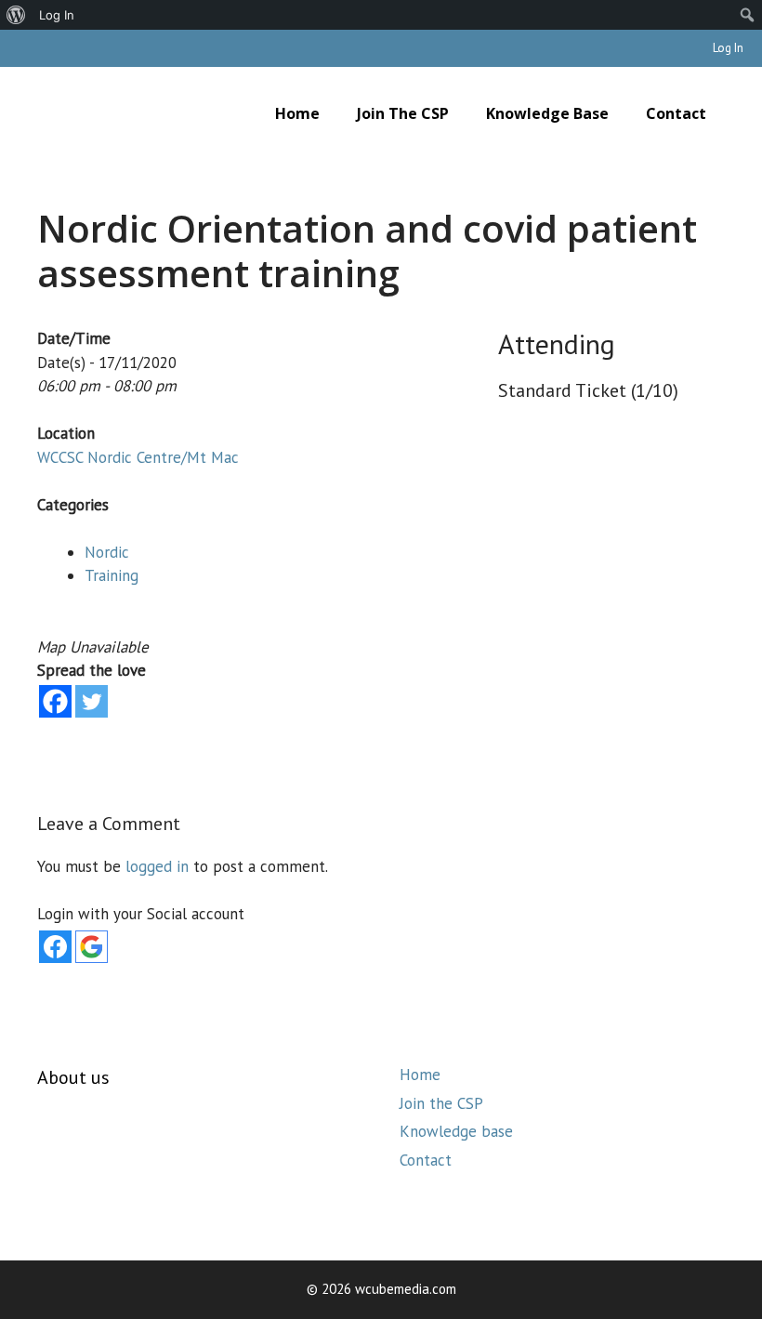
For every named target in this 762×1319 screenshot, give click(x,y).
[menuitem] (16, 15)
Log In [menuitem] (56, 14)
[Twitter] (91, 701)
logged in (157, 866)
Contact (676, 113)
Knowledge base (547, 113)
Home (297, 113)
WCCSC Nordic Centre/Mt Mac (138, 457)
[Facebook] (55, 701)
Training (111, 575)
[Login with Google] (91, 946)
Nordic (107, 552)
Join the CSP (403, 113)
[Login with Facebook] (55, 946)
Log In (728, 48)
